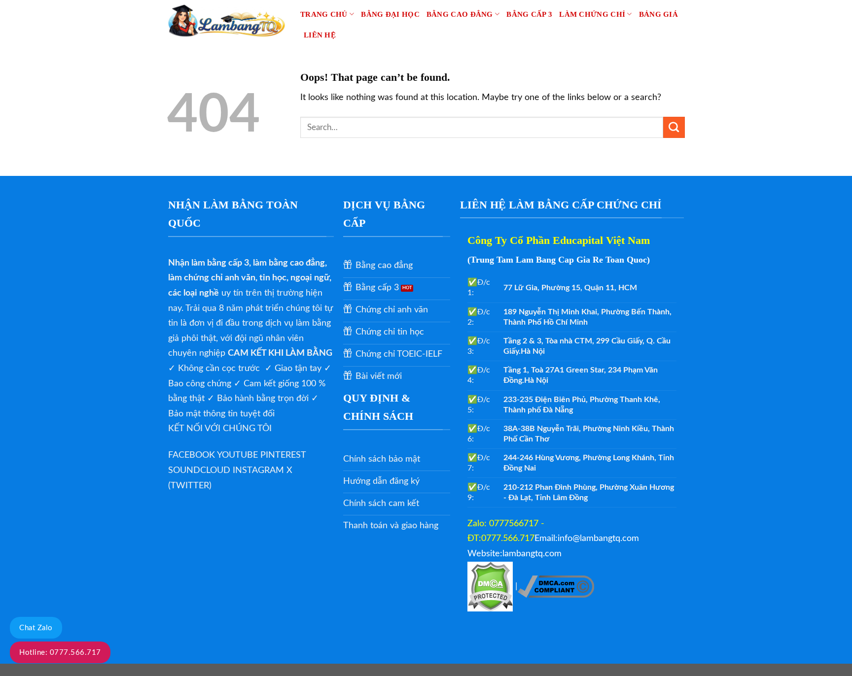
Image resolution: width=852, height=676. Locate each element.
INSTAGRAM (259, 470)
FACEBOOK (192, 455)
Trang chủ (324, 14)
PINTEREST (283, 455)
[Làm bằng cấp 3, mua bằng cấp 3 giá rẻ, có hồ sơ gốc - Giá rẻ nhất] (226, 20)
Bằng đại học (390, 14)
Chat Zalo (36, 628)
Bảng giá (658, 14)
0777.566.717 (507, 538)
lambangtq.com (532, 553)
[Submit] (674, 127)
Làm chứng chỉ (592, 14)
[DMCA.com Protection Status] (491, 586)
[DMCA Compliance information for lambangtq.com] (556, 586)
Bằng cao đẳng (459, 14)
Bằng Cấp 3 (529, 14)
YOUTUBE (238, 455)
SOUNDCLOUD (200, 470)
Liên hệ (320, 35)
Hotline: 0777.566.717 (60, 652)
